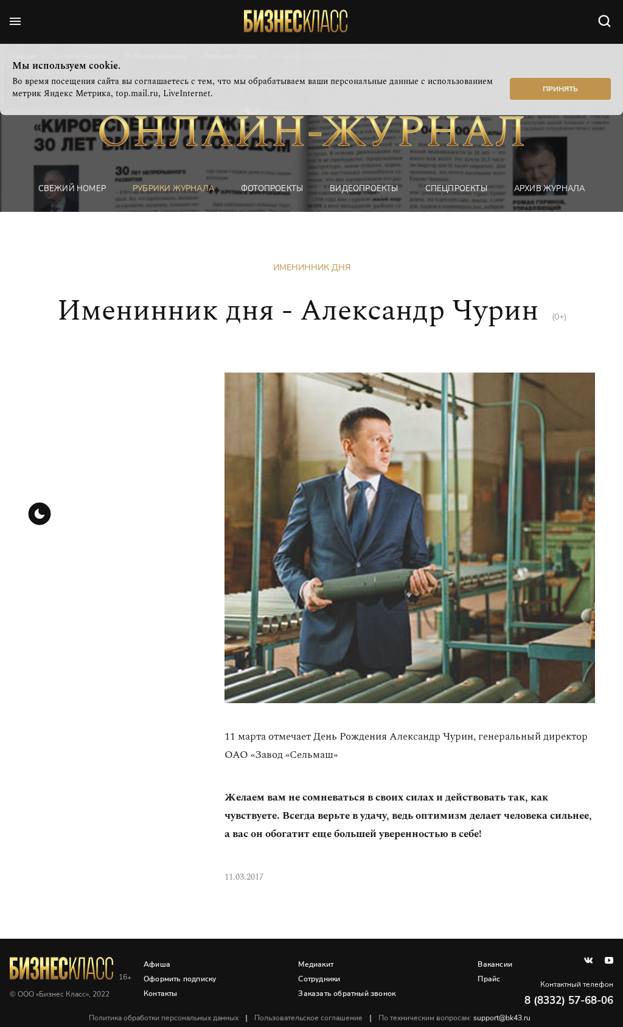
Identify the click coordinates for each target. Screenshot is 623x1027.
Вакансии (495, 964)
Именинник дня (311, 267)
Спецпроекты (456, 188)
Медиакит (315, 964)
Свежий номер (72, 188)
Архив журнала (549, 188)
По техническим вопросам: (454, 1018)
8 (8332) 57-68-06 (568, 1001)
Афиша (157, 964)
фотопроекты (272, 188)
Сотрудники (319, 979)
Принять (560, 89)
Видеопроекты (364, 188)
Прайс (489, 979)
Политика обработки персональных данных (163, 1018)
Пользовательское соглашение (308, 1018)
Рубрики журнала (173, 188)
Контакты (161, 993)
